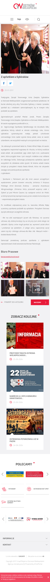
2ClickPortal (38, 564)
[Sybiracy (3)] (12, 288)
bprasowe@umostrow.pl (10, 257)
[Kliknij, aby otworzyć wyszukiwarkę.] (38, 19)
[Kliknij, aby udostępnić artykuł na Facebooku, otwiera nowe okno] (3, 83)
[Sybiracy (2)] (37, 270)
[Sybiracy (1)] (12, 270)
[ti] (24, 564)
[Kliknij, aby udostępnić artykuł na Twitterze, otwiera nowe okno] (10, 83)
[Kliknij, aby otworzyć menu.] (11, 19)
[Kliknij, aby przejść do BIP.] (19, 19)
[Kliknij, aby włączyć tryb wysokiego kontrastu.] (27, 19)
